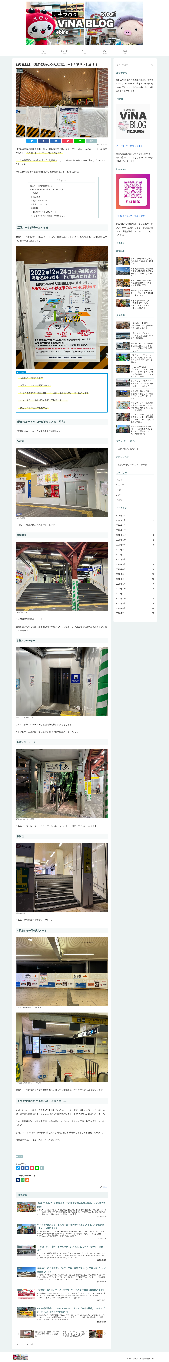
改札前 (35, 193)
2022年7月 (135, 613)
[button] (152, 65)
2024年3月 (135, 515)
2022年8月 (135, 608)
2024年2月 (135, 520)
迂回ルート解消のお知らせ (41, 186)
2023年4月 (135, 569)
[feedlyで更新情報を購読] (22, 1180)
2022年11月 (135, 594)
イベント (120, 490)
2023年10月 (135, 540)
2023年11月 (135, 535)
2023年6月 (135, 559)
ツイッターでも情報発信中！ (129, 146)
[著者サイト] (18, 1180)
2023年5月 (135, 564)
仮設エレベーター (40, 201)
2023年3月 (135, 574)
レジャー (120, 495)
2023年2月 (135, 579)
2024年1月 (135, 525)
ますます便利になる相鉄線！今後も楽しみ (47, 216)
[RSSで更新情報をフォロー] (27, 1180)
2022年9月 (135, 603)
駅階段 (35, 208)
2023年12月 (135, 530)
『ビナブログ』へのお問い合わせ (131, 464)
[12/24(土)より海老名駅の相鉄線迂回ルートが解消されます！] (55, 141)
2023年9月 (135, 545)
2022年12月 (135, 589)
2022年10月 (135, 598)
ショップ (120, 485)
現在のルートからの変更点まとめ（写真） (47, 189)
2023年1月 (135, 584)
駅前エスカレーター (41, 204)
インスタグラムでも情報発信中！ (131, 216)
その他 (20, 1156)
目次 (58, 180)
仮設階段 (36, 197)
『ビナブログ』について (127, 449)
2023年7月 (135, 554)
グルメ (119, 480)
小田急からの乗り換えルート (44, 212)
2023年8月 (135, 549)
